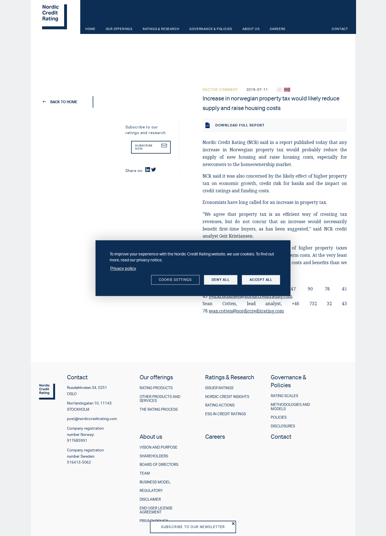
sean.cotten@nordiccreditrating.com (246, 311)
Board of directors (159, 464)
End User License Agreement (156, 510)
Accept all (261, 280)
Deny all (221, 280)
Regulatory (151, 490)
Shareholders (154, 456)
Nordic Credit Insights (227, 397)
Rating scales (284, 396)
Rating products (156, 388)
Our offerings (119, 29)
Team (145, 473)
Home (90, 29)
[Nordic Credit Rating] (54, 17)
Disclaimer (150, 499)
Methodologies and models (290, 406)
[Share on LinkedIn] (147, 169)
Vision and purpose (158, 447)
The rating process (159, 409)
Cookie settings (175, 280)
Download (239, 125)
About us (250, 29)
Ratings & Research (161, 29)
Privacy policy (123, 268)
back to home (63, 102)
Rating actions (220, 405)
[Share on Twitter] (153, 169)
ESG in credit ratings (225, 414)
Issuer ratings (219, 388)
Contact (340, 29)
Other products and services (160, 399)
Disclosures (283, 426)
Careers (278, 29)
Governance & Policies (210, 29)
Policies (279, 417)
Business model (155, 482)
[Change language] (279, 90)
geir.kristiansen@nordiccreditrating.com (250, 296)
